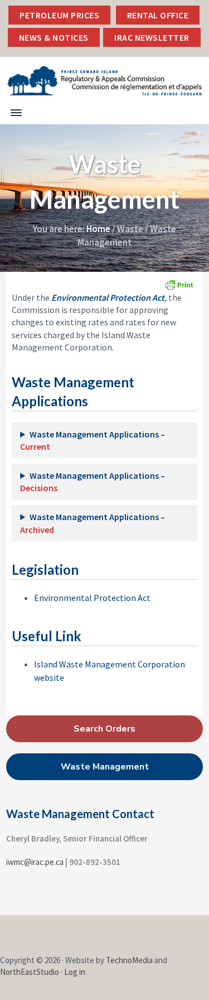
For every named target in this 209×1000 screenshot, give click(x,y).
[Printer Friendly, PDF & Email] (179, 284)
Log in (74, 972)
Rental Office (158, 15)
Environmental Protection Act (92, 597)
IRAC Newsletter (151, 37)
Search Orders (104, 729)
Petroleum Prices (59, 15)
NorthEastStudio (29, 972)
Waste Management (105, 767)
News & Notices (54, 37)
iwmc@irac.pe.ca (35, 862)
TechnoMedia (129, 960)
